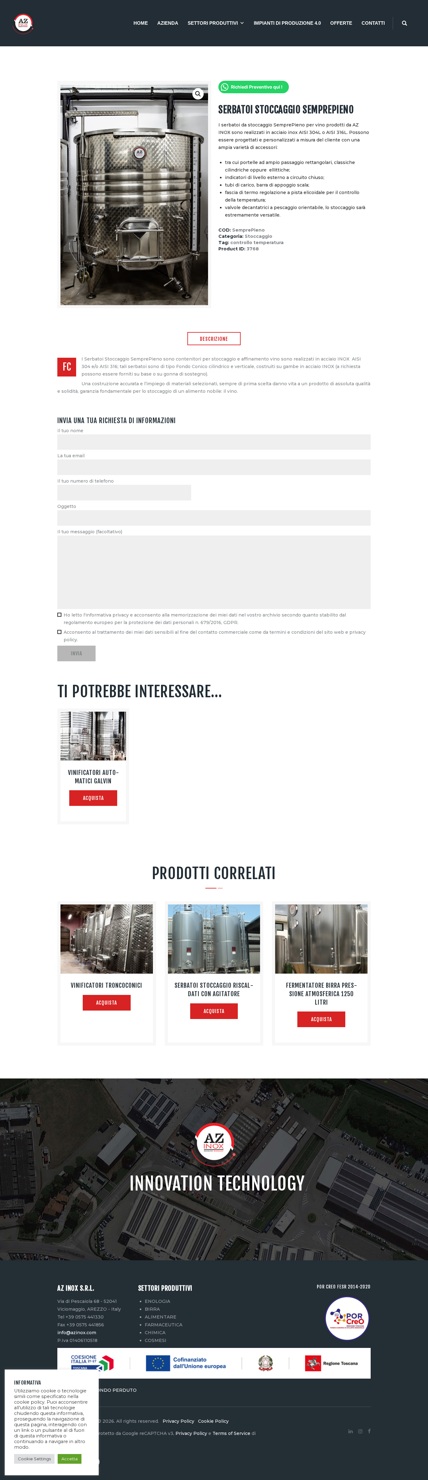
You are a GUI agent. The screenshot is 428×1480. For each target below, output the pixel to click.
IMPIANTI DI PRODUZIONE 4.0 (287, 23)
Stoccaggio (258, 236)
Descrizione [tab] (214, 339)
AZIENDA (167, 23)
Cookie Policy (212, 1421)
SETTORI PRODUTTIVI (213, 23)
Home (140, 23)
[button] (198, 94)
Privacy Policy (179, 1421)
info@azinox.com (76, 1332)
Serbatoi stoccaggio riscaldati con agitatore (214, 989)
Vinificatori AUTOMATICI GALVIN (93, 777)
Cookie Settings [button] (34, 1458)
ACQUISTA (93, 798)
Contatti (373, 23)
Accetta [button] (69, 1458)
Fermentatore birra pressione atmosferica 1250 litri (321, 993)
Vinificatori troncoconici (106, 985)
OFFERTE (341, 23)
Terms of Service (231, 1433)
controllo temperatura (257, 242)
